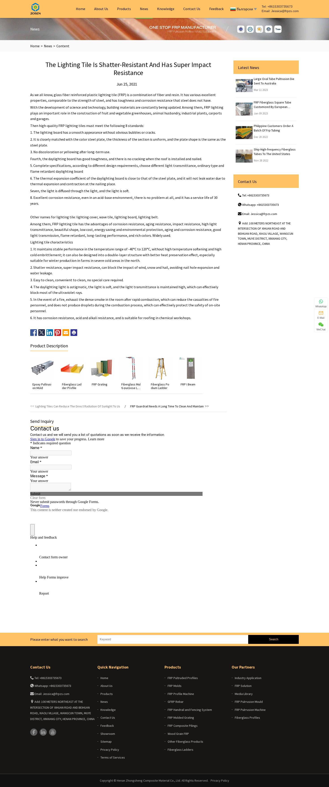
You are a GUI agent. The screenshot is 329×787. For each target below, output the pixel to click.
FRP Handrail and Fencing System (190, 710)
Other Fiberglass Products (185, 742)
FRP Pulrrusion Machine (250, 710)
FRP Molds (175, 686)
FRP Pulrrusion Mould (249, 702)
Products (124, 8)
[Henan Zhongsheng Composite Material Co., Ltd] (35, 9)
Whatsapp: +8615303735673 (260, 205)
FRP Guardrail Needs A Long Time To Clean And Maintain (167, 406)
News (144, 8)
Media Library (244, 694)
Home (80, 8)
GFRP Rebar (176, 702)
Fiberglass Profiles (247, 718)
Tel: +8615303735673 (255, 195)
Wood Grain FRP (178, 734)
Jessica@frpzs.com (285, 11)
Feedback (216, 8)
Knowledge (165, 8)
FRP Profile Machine (181, 694)
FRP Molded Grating (181, 718)
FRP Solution (243, 686)
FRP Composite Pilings (183, 726)
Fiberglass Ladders (180, 750)
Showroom (107, 734)
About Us (101, 8)
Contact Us (191, 8)
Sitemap (106, 742)
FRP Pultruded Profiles (183, 678)
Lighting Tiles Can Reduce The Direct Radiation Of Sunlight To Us (77, 406)
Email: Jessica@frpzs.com (259, 214)
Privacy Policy (109, 750)
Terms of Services (112, 757)
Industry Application (248, 678)
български (245, 9)
